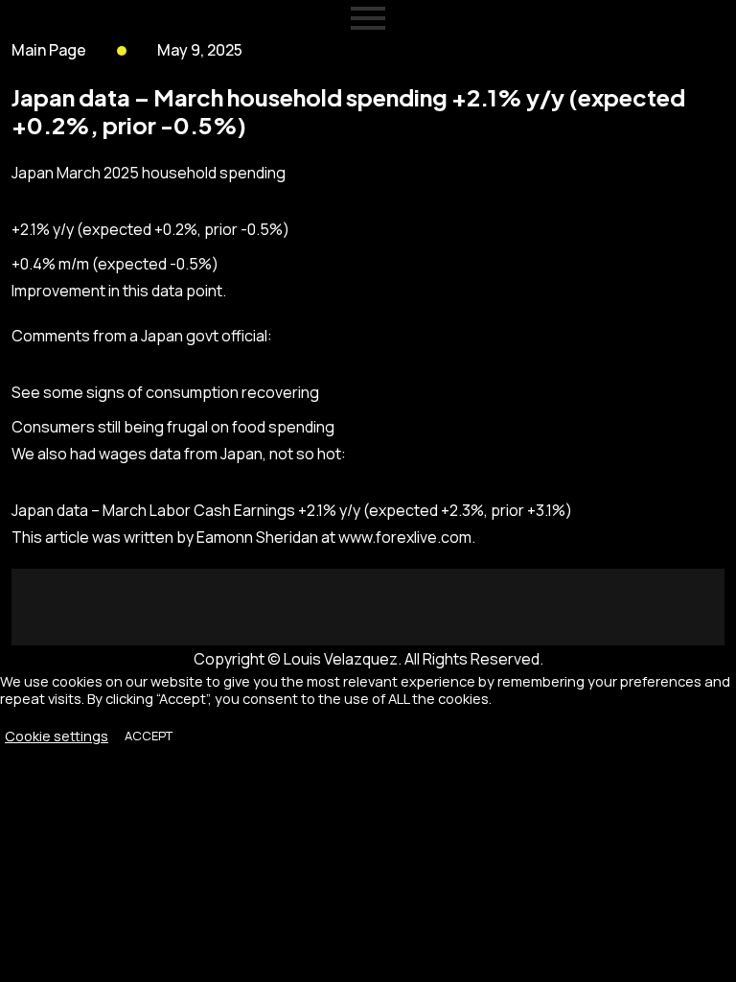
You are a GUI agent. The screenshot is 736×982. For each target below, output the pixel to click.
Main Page (49, 49)
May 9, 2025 (199, 49)
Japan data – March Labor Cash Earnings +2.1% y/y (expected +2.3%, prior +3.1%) (292, 510)
